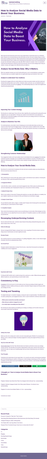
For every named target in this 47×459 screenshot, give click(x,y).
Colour (2, 440)
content (15, 116)
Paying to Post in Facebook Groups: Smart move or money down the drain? (17, 424)
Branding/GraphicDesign (6, 436)
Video (2, 444)
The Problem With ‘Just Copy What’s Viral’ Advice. (12, 422)
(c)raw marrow (23, 455)
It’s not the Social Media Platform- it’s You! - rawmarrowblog (18, 389)
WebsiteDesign (4, 447)
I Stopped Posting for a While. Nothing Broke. (11, 420)
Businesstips (8, 16)
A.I (1, 431)
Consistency (3, 284)
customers (36, 157)
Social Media (4, 442)
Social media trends (5, 345)
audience (19, 84)
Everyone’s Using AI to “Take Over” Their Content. (11, 416)
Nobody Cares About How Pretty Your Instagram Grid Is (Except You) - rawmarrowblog (24, 380)
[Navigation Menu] (44, 3)
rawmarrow (3, 16)
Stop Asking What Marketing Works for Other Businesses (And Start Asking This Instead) (20, 418)
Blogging (3, 434)
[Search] (44, 409)
